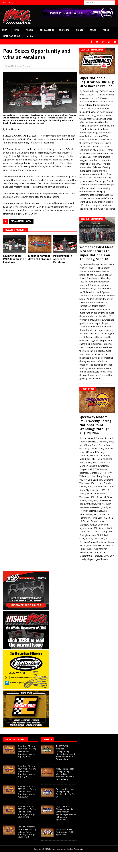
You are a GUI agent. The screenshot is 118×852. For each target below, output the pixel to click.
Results (26, 66)
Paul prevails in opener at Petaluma (62, 259)
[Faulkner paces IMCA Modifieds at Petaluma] (14, 244)
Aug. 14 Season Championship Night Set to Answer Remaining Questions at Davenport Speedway (66, 813)
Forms (106, 30)
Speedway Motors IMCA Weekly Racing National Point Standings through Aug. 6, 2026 (27, 791)
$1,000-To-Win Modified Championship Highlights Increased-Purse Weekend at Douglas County (65, 752)
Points (79, 30)
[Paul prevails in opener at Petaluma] (65, 244)
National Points (15, 739)
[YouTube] (109, 41)
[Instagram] (103, 41)
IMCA (4, 30)
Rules (93, 30)
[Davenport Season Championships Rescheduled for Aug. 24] (47, 792)
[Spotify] (115, 41)
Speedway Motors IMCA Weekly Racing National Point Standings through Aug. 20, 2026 (95, 425)
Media (30, 36)
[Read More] (108, 208)
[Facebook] (91, 41)
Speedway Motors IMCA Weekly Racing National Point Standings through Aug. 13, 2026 (27, 771)
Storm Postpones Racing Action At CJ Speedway (64, 832)
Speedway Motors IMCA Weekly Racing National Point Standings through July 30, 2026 (27, 811)
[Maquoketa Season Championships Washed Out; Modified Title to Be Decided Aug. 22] (47, 772)
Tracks (29, 30)
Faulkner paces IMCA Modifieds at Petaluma (14, 259)
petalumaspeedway (21, 221)
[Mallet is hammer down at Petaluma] (40, 244)
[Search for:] (99, 2)
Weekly (48, 739)
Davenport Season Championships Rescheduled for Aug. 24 (66, 793)
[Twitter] (97, 41)
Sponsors (64, 30)
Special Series (47, 30)
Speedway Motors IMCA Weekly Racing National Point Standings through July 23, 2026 (27, 832)
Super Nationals (11, 36)
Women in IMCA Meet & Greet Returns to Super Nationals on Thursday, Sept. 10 (96, 253)
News (16, 30)
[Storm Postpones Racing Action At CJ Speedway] (47, 832)
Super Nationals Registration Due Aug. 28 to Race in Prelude (96, 82)
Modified (12, 66)
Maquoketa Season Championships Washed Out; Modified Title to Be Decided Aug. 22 (65, 774)
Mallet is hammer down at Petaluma (39, 257)
